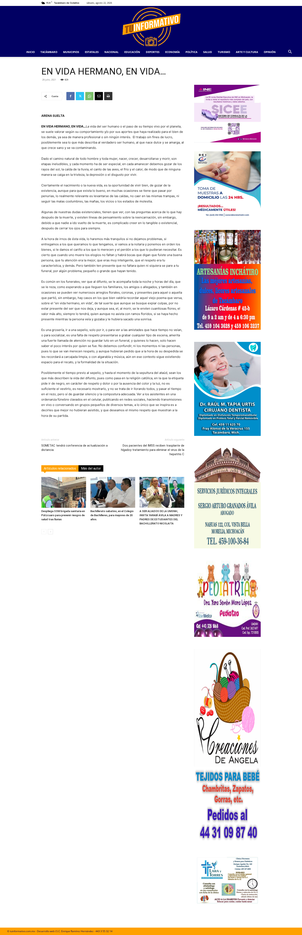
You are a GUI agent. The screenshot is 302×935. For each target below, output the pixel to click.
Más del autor (91, 468)
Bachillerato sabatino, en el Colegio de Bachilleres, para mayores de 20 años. (112, 515)
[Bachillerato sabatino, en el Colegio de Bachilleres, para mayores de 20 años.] (112, 492)
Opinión (270, 52)
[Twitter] (80, 96)
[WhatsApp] (89, 96)
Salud (207, 52)
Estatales (92, 52)
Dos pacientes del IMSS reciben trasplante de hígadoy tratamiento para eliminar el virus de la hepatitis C (152, 450)
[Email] (99, 96)
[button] (290, 52)
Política (191, 52)
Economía (172, 52)
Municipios (71, 52)
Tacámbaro (48, 52)
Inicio (30, 52)
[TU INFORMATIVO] (151, 26)
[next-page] (50, 531)
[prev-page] (43, 531)
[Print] (108, 96)
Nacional (111, 52)
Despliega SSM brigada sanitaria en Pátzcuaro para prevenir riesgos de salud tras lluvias (63, 515)
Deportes (152, 52)
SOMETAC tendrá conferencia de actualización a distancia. (74, 448)
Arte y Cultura (247, 52)
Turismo (224, 52)
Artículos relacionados (60, 468)
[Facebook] (70, 96)
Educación (132, 52)
